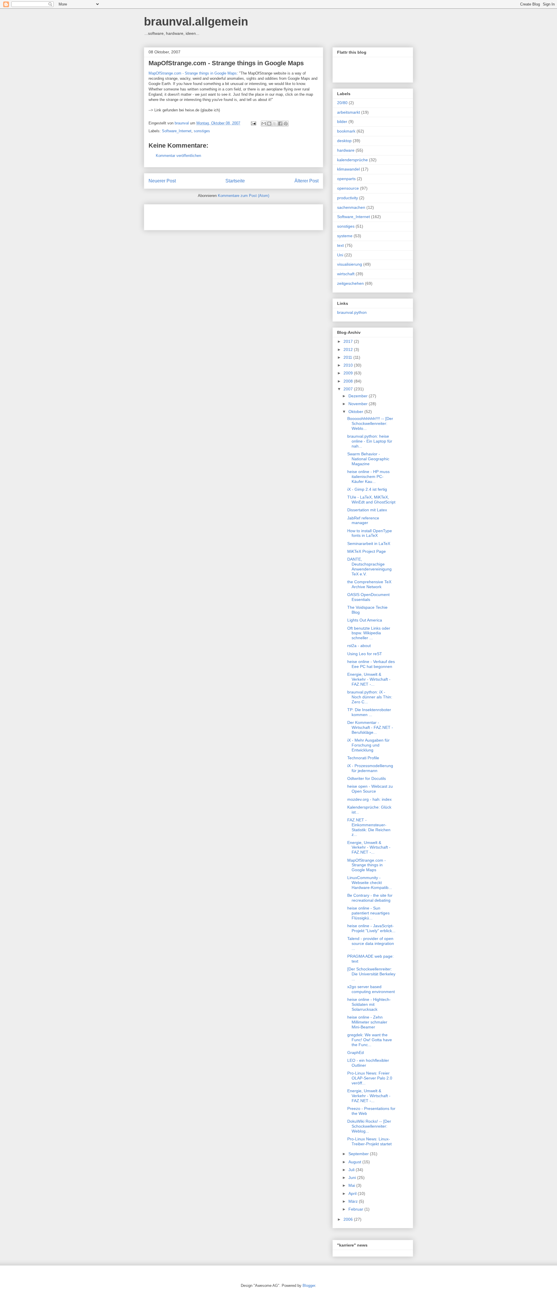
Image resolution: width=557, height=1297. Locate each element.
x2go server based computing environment (371, 989)
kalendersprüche (352, 159)
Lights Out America (364, 620)
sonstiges (202, 131)
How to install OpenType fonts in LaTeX (369, 533)
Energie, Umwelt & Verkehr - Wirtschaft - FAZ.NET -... (368, 679)
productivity (347, 197)
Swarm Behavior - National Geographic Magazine (368, 459)
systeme (344, 235)
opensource (348, 188)
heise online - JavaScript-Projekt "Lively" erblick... (371, 928)
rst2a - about (359, 645)
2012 (348, 349)
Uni (340, 255)
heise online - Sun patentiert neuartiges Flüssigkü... (368, 913)
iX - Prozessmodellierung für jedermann (370, 768)
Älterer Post (306, 180)
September (359, 1153)
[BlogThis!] (269, 123)
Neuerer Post (162, 180)
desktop (344, 140)
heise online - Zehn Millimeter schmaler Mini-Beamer (367, 1022)
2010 (348, 365)
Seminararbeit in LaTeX (368, 543)
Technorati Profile (363, 758)
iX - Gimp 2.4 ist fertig (367, 489)
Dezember (358, 396)
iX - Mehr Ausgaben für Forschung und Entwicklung (368, 745)
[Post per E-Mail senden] (253, 123)
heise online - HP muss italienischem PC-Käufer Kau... (368, 476)
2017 (348, 341)
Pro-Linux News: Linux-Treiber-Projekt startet (369, 1141)
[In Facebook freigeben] (280, 123)
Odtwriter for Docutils (366, 778)
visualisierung (349, 264)
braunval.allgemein (196, 21)
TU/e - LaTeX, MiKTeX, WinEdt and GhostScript (371, 499)
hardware (346, 150)
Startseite (235, 180)
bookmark (346, 131)
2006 (348, 1219)
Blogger (309, 1285)
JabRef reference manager (363, 520)
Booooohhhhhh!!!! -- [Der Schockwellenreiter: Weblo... (370, 423)
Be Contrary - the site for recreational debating (370, 898)
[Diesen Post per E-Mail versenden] (264, 123)
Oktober (356, 411)
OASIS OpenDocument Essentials (368, 597)
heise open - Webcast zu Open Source (370, 789)
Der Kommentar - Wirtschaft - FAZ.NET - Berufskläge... (370, 727)
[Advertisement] (216, 215)
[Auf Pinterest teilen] (286, 123)
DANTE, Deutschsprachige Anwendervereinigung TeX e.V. (369, 566)
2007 (348, 389)
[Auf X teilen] (275, 123)
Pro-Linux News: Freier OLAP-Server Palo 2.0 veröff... (369, 1078)
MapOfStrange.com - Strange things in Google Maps (226, 63)
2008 (348, 381)
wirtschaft (346, 273)
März (353, 1201)
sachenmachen (351, 207)
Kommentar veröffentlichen (178, 155)
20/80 (342, 102)
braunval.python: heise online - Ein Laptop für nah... (369, 441)
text (340, 245)
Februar (356, 1209)
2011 (348, 357)
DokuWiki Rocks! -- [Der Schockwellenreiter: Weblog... (369, 1126)
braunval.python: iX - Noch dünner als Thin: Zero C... (369, 697)
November (358, 403)
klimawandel (348, 169)
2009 (348, 373)
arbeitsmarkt (348, 112)
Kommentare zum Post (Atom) (243, 195)
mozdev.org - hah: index (369, 799)
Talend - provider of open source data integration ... (370, 943)
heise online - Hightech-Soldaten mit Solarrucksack (369, 1004)
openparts (346, 178)
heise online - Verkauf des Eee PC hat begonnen (371, 664)
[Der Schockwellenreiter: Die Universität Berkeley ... (371, 974)
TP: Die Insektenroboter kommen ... (369, 712)
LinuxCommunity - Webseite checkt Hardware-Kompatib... (369, 882)
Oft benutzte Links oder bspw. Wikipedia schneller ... (368, 633)
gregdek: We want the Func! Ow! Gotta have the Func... (369, 1039)
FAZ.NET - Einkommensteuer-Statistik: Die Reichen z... (368, 827)
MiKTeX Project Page (366, 551)
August (355, 1162)
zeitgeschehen (350, 283)
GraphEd (355, 1052)
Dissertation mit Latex (367, 510)
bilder (342, 121)
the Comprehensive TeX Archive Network (369, 584)
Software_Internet (176, 131)
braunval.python (352, 312)
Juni (352, 1177)
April (353, 1193)
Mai (352, 1185)
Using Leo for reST (364, 653)
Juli (352, 1169)
